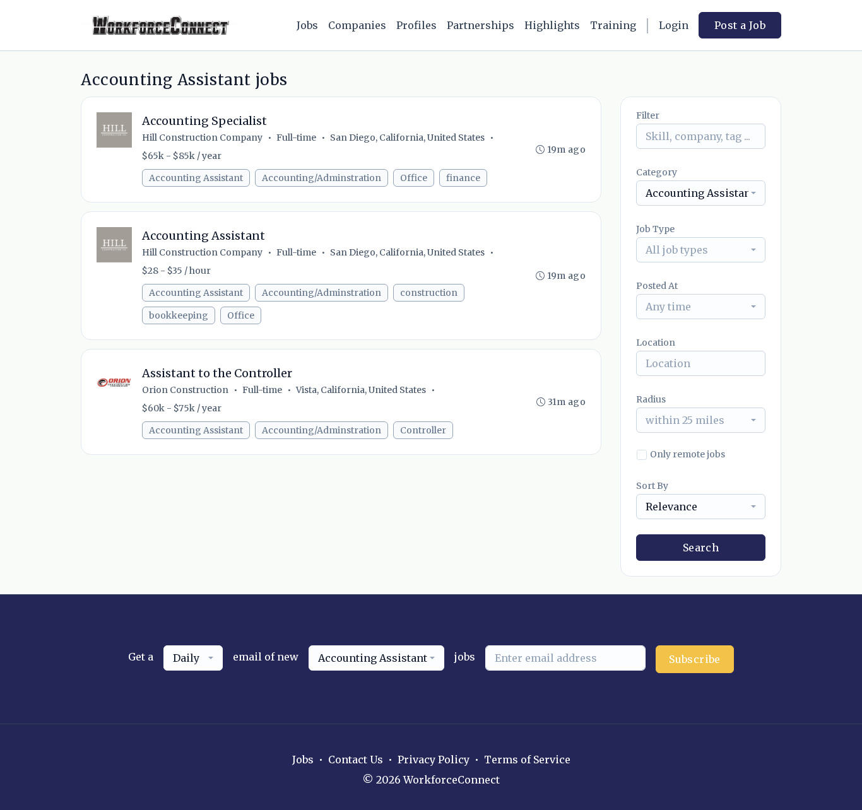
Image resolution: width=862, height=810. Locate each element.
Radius (651, 399)
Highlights (552, 25)
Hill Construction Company (202, 137)
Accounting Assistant (196, 178)
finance (463, 178)
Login (673, 25)
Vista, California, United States (361, 390)
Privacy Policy (433, 759)
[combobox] (700, 193)
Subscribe (695, 659)
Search (701, 547)
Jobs (307, 25)
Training (613, 25)
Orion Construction (185, 390)
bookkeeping (178, 315)
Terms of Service (527, 759)
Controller (423, 430)
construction (429, 292)
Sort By (652, 485)
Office (413, 178)
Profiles (416, 25)
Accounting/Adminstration (321, 178)
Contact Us (355, 759)
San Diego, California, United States (407, 137)
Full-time (296, 137)
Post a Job (739, 25)
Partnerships (480, 25)
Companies (357, 25)
